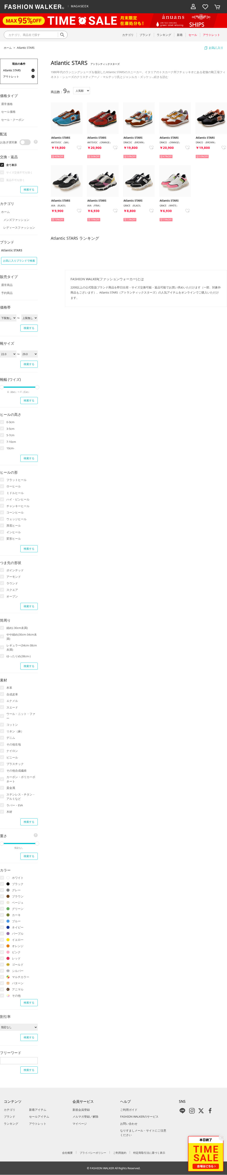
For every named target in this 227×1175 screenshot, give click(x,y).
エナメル (12, 701)
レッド (16, 958)
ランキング (11, 1124)
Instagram (192, 1111)
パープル (17, 934)
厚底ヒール (13, 525)
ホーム (8, 48)
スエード (12, 707)
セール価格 (8, 112)
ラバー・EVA (14, 805)
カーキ (16, 915)
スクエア (12, 590)
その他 (16, 996)
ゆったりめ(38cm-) (18, 656)
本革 (9, 688)
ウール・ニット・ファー (20, 716)
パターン (17, 983)
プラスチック (15, 764)
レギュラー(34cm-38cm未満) (21, 647)
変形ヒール (13, 539)
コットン (12, 725)
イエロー (17, 940)
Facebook (210, 1111)
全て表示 (11, 165)
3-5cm (10, 429)
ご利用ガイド (128, 1110)
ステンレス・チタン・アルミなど (20, 796)
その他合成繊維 (16, 770)
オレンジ (17, 946)
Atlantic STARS (26, 48)
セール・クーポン (12, 120)
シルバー (17, 971)
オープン (12, 596)
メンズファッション (16, 220)
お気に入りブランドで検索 (19, 261)
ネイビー (17, 927)
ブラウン (17, 896)
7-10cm (11, 442)
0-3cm (10, 422)
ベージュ (17, 903)
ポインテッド (15, 570)
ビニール (12, 757)
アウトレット (37, 1124)
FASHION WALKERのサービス (139, 1117)
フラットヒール (16, 480)
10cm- (10, 448)
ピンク (16, 952)
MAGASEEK (80, 6)
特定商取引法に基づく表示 (149, 1153)
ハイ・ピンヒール (17, 499)
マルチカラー (20, 977)
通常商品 (7, 285)
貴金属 (10, 788)
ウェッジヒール (16, 519)
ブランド (9, 1117)
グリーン (17, 909)
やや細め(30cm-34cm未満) (21, 636)
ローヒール (13, 486)
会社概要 (67, 1153)
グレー (16, 890)
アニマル (17, 989)
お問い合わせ (128, 1124)
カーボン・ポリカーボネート (20, 779)
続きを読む (161, 77)
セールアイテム (39, 1117)
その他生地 (13, 744)
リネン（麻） (15, 731)
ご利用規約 (119, 1153)
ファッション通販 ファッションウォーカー (34, 6)
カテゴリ (9, 1110)
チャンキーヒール (17, 506)
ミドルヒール (15, 493)
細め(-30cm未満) (17, 628)
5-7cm (10, 435)
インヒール (13, 532)
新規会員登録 (81, 1110)
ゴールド (17, 965)
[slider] (37, 387)
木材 (9, 812)
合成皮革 (12, 694)
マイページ (79, 1124)
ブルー (16, 921)
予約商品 (7, 293)
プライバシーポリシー (93, 1153)
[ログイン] (193, 6)
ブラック (17, 884)
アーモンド (13, 577)
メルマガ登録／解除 (85, 1117)
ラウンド (12, 583)
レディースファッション (19, 228)
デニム (10, 738)
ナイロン (12, 751)
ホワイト (17, 878)
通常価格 (7, 104)
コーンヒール (15, 512)
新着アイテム (37, 1110)
